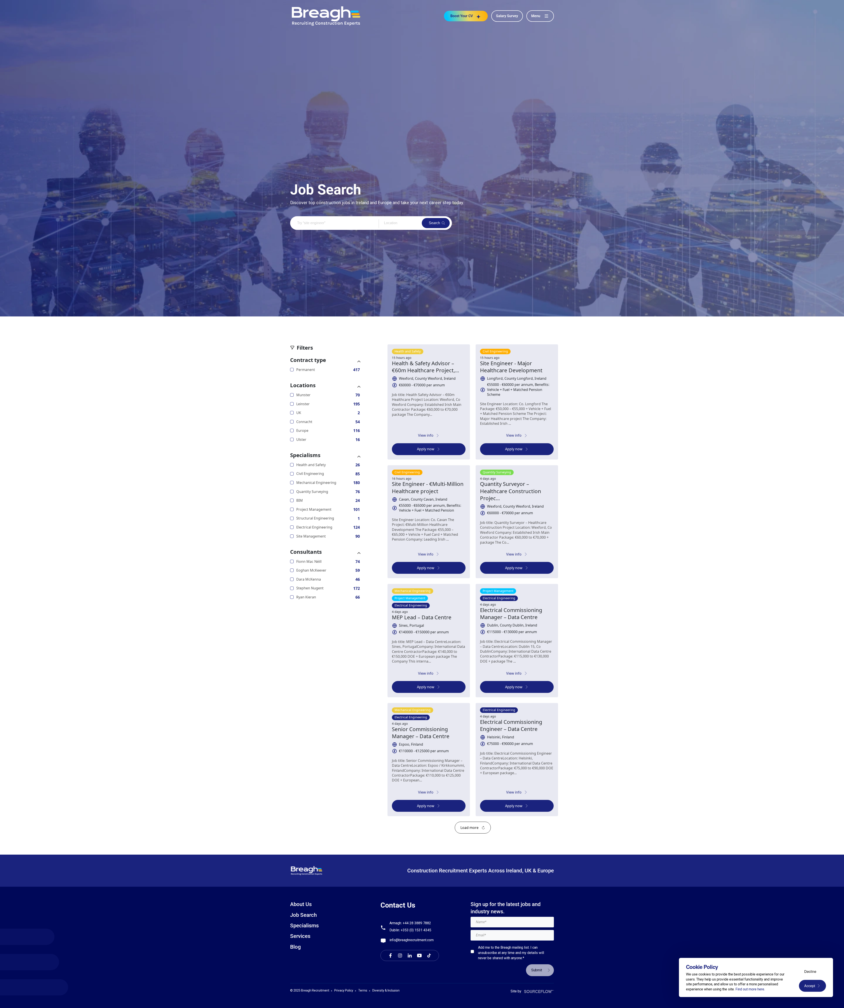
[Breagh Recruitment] (326, 16)
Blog (295, 947)
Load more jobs (473, 828)
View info (425, 435)
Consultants (306, 551)
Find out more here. (750, 989)
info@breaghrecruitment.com (411, 940)
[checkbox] (472, 951)
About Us (301, 904)
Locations (303, 385)
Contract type (308, 359)
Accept (809, 985)
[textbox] (512, 922)
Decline (810, 971)
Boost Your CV (461, 16)
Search (434, 223)
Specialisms (305, 455)
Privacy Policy (343, 990)
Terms (362, 990)
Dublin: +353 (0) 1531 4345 (410, 930)
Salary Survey (507, 16)
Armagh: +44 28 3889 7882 (410, 923)
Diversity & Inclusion (386, 990)
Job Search (303, 915)
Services (300, 936)
